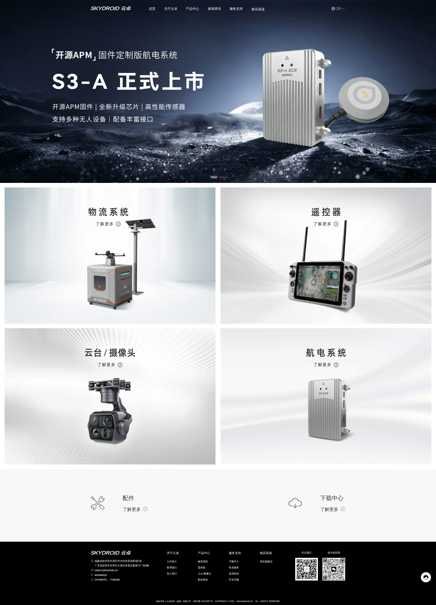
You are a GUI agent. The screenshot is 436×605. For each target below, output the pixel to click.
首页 (152, 8)
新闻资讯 (214, 8)
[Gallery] (218, 91)
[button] (170, 8)
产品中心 (192, 8)
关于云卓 (170, 8)
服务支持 (236, 8)
